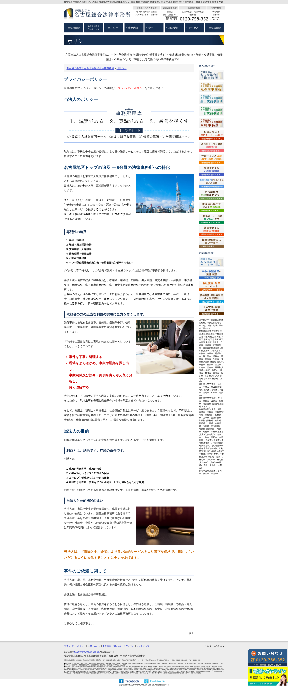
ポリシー (113, 27)
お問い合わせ (94, 646)
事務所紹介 (74, 27)
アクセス (193, 27)
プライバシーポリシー (131, 88)
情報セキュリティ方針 (123, 646)
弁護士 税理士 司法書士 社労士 (94, 27)
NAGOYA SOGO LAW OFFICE (87, 652)
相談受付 (173, 27)
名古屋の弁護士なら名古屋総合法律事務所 (90, 68)
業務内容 (133, 27)
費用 (150, 27)
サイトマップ (142, 646)
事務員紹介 (215, 27)
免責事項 (106, 646)
